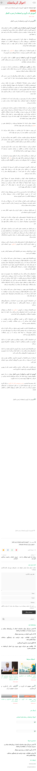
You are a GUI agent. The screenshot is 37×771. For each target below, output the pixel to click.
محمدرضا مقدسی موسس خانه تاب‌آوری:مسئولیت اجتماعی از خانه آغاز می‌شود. (9, 677)
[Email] (3, 550)
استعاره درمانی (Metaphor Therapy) (26, 544)
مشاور (34, 125)
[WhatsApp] (12, 550)
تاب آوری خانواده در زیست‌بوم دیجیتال (24, 634)
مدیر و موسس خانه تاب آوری (16, 383)
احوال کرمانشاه (16, 2)
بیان (10, 158)
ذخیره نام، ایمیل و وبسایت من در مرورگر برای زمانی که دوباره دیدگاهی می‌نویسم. (17, 606)
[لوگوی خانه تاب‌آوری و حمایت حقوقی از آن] (9, 691)
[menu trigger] (33, 2)
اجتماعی (32, 696)
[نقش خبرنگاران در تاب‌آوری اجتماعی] (27, 668)
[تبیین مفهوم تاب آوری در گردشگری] (27, 691)
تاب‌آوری (12, 50)
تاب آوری (33, 10)
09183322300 (32, 764)
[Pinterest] (16, 550)
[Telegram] (7, 550)
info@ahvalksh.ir (31, 767)
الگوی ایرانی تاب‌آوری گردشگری (25, 643)
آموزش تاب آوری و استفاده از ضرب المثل (20, 542)
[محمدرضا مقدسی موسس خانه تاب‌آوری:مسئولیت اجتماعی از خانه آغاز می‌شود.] (9, 668)
